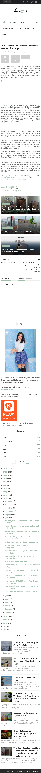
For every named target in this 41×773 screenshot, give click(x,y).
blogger (21, 278)
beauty (4, 445)
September (10, 511)
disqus (37, 278)
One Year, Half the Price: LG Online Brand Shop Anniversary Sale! (26, 661)
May (7, 599)
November (9, 505)
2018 (5, 495)
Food (19, 28)
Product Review (8, 441)
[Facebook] (5, 57)
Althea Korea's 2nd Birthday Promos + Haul (22, 542)
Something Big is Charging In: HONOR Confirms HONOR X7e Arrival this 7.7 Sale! (18, 250)
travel (4, 457)
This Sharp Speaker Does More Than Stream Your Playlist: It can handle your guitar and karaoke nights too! (20, 209)
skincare (5, 453)
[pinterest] (36, 2)
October (8, 508)
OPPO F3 (9, 68)
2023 (5, 479)
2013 (5, 626)
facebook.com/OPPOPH (9, 187)
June (7, 596)
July (7, 518)
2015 (5, 620)
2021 (5, 485)
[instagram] (23, 2)
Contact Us (6, 35)
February (9, 609)
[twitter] (32, 2)
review (4, 449)
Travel (21, 22)
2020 (5, 489)
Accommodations (8, 28)
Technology (36, 52)
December (9, 501)
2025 (5, 472)
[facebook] (19, 2)
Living (27, 28)
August (8, 515)
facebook (29, 278)
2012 (5, 630)
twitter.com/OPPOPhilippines (11, 191)
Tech (33, 28)
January (8, 612)
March (8, 606)
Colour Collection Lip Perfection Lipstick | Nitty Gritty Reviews (24, 734)
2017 (5, 498)
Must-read (12, 22)
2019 (5, 492)
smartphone (24, 52)
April (7, 602)
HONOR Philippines (7, 228)
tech (30, 52)
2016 (5, 617)
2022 (5, 482)
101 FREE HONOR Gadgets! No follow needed (17, 231)
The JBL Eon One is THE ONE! (16, 562)
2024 (5, 475)
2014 (5, 623)
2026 (5, 469)
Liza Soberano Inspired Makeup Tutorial (21, 592)
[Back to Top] (37, 772)
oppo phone (16, 52)
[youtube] (27, 2)
